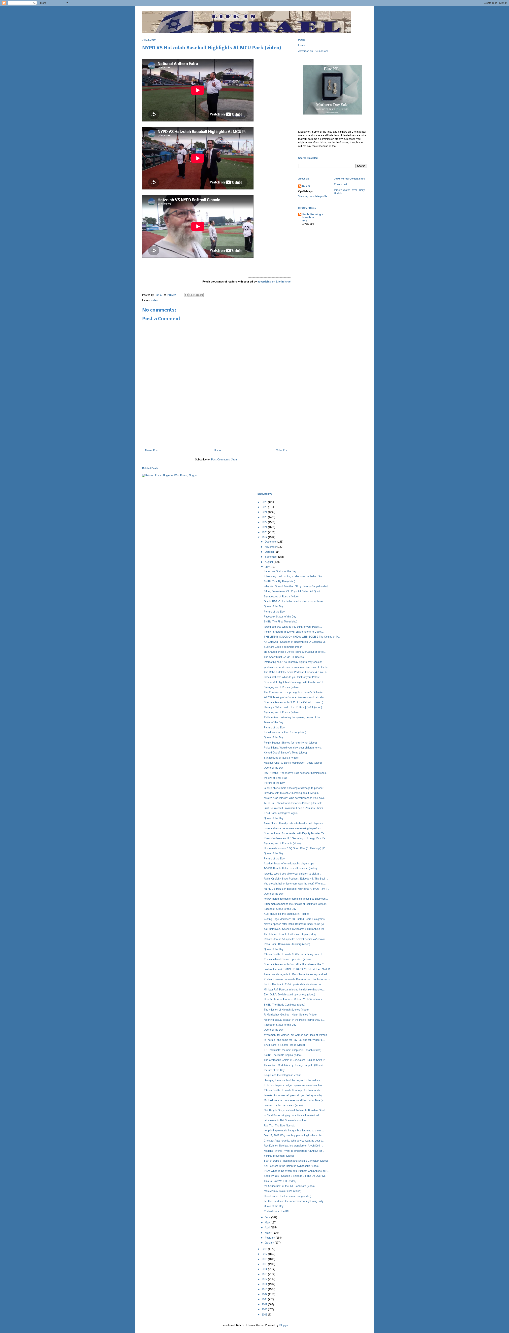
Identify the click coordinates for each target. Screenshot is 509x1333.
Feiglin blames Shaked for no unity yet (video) (290, 742)
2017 (265, 1253)
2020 (265, 532)
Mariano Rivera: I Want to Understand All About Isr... (294, 1150)
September (271, 556)
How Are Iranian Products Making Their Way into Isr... (295, 999)
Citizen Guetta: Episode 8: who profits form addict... (294, 1090)
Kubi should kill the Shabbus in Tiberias (286, 913)
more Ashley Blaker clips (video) (282, 1190)
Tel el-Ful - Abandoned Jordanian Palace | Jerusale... (294, 803)
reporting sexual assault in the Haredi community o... (294, 1019)
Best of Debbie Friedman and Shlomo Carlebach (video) (296, 1160)
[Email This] (186, 295)
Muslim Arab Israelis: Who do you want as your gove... (295, 797)
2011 (265, 1284)
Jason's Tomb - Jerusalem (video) (283, 1105)
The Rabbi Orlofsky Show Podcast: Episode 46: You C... (296, 672)
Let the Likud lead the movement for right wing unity (293, 1201)
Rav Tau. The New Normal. (279, 1125)
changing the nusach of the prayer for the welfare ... (293, 1080)
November (271, 546)
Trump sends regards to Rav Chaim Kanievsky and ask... (297, 974)
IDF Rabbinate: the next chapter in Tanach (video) (292, 1050)
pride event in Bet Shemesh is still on (285, 1120)
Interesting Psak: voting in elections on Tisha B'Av (293, 576)
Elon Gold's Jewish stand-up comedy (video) (289, 994)
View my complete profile (312, 196)
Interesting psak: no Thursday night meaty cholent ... (294, 661)
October (270, 551)
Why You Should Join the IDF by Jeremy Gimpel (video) (296, 586)
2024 (265, 512)
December (271, 541)
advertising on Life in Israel (274, 281)
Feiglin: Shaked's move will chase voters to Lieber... (294, 631)
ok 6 (304, 220)
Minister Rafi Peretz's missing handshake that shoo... (294, 989)
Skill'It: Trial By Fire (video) (279, 581)
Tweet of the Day (273, 722)
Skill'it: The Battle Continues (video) (284, 1004)
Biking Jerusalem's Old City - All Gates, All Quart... (293, 591)
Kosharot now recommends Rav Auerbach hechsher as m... (298, 979)
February (270, 1237)
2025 (265, 507)
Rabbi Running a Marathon (312, 216)
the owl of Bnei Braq (275, 777)
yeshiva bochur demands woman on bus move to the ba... (297, 667)
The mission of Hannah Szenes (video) (286, 1009)
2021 (265, 527)
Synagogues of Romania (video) (282, 843)
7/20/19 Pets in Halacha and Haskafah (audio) (290, 868)
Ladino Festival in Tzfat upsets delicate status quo (293, 984)
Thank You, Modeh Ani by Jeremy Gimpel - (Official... (294, 1065)
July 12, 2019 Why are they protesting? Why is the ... (294, 1135)
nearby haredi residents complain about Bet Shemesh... (296, 898)
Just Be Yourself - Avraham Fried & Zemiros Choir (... (294, 808)
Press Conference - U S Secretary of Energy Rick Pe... (295, 838)
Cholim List (340, 184)
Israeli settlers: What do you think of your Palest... (293, 626)
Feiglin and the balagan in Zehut (282, 1075)
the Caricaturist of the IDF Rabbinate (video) (289, 1185)
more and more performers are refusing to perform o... (295, 828)
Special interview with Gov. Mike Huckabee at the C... (295, 964)
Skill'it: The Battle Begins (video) (282, 1054)
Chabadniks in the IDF (276, 1211)
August (269, 561)
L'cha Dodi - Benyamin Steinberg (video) (287, 944)
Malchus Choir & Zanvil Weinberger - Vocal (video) (293, 762)
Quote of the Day (274, 606)
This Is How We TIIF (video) (280, 1181)
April (268, 1227)
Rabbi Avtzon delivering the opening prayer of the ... (293, 717)
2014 (265, 1269)
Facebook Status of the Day (280, 571)
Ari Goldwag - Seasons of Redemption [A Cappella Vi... (295, 641)
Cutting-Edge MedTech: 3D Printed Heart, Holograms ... (296, 918)
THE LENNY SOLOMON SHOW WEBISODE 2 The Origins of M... (302, 636)
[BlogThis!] (190, 295)
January (270, 1242)
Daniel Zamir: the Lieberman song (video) (287, 1196)
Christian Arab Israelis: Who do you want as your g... (294, 1140)
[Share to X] (194, 295)
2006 (265, 1309)
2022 (265, 522)
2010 (265, 1289)
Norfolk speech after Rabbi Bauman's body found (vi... (295, 923)
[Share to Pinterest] (202, 295)
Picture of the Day (274, 611)
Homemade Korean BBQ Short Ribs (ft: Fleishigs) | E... (295, 848)
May (268, 1222)
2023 (265, 517)
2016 (265, 1259)
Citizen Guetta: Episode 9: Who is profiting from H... (294, 954)
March (269, 1232)
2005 (265, 1314)
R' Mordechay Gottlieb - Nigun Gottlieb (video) (290, 1014)
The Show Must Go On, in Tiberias (284, 656)
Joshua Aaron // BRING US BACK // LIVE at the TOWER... (298, 969)
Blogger (283, 1325)
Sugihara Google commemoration (283, 646)
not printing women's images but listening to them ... (294, 1130)
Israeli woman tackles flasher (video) (285, 732)
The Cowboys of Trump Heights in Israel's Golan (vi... (294, 692)
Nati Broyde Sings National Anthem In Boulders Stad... (295, 1110)
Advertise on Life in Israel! (313, 51)
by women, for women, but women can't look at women (295, 1034)
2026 (265, 502)
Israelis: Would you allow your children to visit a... (292, 873)
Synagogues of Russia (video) (281, 596)
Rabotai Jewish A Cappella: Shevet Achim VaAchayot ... (296, 939)
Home (217, 450)
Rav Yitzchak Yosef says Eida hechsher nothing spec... (296, 772)
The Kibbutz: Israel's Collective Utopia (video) (290, 934)
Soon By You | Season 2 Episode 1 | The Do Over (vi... (295, 1175)
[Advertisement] (216, 429)
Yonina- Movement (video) (279, 1155)
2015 (265, 1264)
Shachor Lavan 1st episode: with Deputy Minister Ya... (295, 833)
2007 (265, 1304)
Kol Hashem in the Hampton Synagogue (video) (291, 1165)
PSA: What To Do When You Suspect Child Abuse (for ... (296, 1170)
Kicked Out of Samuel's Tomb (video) (285, 752)
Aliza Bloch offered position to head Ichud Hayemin (293, 823)
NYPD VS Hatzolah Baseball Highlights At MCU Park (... (296, 888)
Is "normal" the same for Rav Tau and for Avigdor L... (294, 1039)
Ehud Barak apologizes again (280, 813)
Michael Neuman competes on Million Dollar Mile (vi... (295, 1100)
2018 (265, 1249)
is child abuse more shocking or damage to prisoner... (294, 787)
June (268, 1217)
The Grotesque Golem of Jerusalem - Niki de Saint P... (295, 1059)
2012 (265, 1279)
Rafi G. (159, 294)
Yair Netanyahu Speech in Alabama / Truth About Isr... (295, 928)
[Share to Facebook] (198, 295)
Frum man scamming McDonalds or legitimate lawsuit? (295, 903)
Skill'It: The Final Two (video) (280, 621)
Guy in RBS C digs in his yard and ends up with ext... (294, 601)
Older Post (282, 450)
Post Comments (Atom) (224, 459)
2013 (265, 1274)
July (267, 566)
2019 (265, 537)
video (154, 300)
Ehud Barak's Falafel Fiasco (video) (284, 1044)
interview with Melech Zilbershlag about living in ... (293, 792)
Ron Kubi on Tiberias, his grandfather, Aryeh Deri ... (293, 1145)
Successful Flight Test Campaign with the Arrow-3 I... (294, 682)
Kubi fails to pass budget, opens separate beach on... (294, 1085)
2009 (265, 1294)
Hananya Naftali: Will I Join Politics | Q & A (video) (293, 707)
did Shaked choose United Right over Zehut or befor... (295, 651)
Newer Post (151, 450)
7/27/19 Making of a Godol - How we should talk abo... (295, 697)
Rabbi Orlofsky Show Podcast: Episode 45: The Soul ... (296, 878)
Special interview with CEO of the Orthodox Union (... (294, 702)
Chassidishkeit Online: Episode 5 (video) (287, 959)
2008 (265, 1299)
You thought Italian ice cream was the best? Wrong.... (295, 883)
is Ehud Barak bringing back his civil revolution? (291, 1115)
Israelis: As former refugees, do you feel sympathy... (294, 1095)
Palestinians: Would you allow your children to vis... (293, 747)
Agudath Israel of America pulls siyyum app (289, 863)
